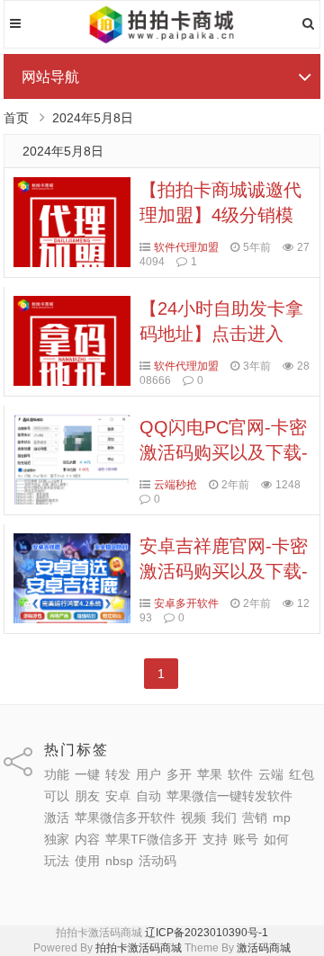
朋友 (87, 796)
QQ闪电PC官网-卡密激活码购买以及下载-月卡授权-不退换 (224, 452)
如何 (276, 839)
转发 (117, 774)
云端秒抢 (175, 484)
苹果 (209, 774)
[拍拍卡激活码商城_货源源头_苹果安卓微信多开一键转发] (162, 40)
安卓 (117, 796)
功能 (56, 774)
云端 (271, 774)
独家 (56, 839)
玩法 (56, 860)
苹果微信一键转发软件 (229, 796)
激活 (56, 817)
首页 (16, 118)
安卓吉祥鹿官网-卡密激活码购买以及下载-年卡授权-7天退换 (224, 571)
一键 (87, 774)
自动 (148, 796)
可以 (56, 796)
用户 (148, 774)
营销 (254, 817)
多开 (179, 774)
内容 (87, 839)
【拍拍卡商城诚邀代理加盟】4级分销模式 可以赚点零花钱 (221, 215)
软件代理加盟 (186, 247)
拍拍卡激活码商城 (138, 948)
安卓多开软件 (186, 603)
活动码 (157, 860)
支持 (215, 839)
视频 (193, 817)
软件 (240, 774)
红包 (301, 774)
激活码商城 (264, 948)
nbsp (119, 860)
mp (282, 817)
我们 (224, 817)
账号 (245, 839)
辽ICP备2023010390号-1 (206, 932)
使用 (87, 860)
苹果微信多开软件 (125, 817)
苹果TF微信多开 (151, 839)
